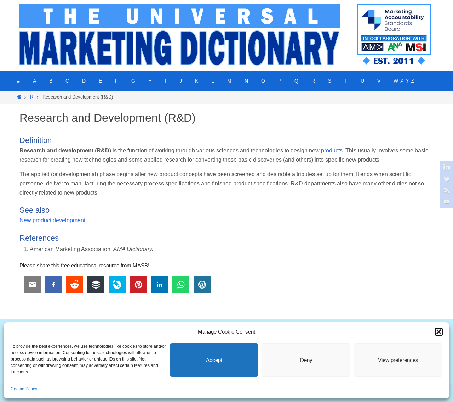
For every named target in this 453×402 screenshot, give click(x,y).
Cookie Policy (24, 388)
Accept (214, 360)
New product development (52, 220)
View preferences (398, 360)
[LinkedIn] (445, 167)
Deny (306, 360)
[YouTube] (445, 201)
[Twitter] (445, 178)
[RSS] (445, 190)
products (332, 150)
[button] (438, 331)
